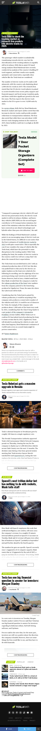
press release (9, 108)
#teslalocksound (24, 694)
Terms (25, 720)
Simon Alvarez (13, 53)
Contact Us (28, 718)
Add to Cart (28, 170)
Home (11, 718)
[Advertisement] (20, 196)
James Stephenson (11, 334)
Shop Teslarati (11, 132)
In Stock (34, 131)
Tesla (31, 339)
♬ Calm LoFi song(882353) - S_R (12, 695)
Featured (23, 339)
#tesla (10, 694)
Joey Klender (13, 589)
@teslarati (5, 691)
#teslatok (15, 694)
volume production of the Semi (15, 283)
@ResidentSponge (8, 363)
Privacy (32, 720)
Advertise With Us (14, 720)
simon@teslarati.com (8, 361)
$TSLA (17, 339)
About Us (18, 718)
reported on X (19, 456)
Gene (10, 397)
